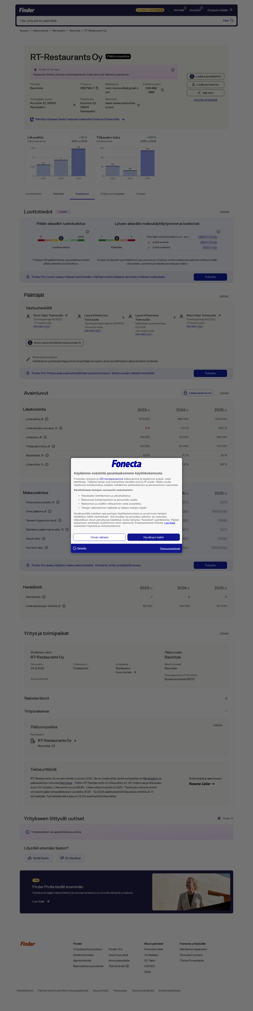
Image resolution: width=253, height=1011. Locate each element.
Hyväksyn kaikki (154, 537)
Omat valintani (99, 537)
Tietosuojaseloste (170, 548)
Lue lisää (169, 522)
